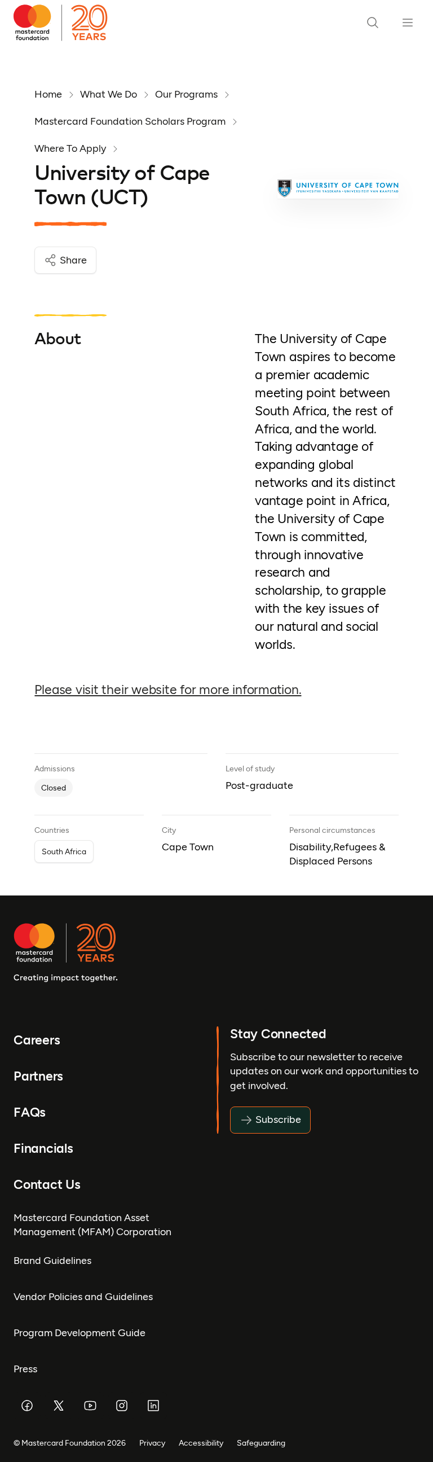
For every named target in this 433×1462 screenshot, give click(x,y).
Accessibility (201, 1443)
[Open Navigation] (407, 22)
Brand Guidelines (52, 1260)
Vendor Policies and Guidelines (83, 1296)
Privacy (152, 1443)
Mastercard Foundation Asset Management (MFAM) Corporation (92, 1224)
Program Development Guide (79, 1333)
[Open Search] (372, 22)
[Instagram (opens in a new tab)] (121, 1405)
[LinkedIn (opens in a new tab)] (153, 1405)
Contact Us (47, 1184)
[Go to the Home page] (65, 22)
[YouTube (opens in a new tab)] (90, 1405)
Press (25, 1369)
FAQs (30, 1112)
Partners (38, 1076)
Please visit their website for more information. (167, 689)
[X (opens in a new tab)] (58, 1405)
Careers (37, 1040)
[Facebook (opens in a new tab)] (27, 1405)
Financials (43, 1148)
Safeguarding (261, 1443)
